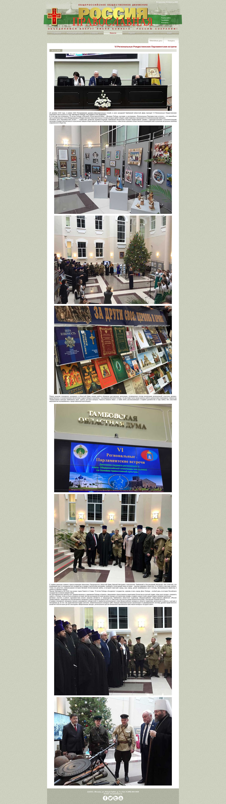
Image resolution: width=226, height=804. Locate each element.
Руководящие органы (75, 33)
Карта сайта (166, 18)
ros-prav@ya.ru (116, 794)
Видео (169, 33)
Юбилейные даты (156, 40)
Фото (151, 33)
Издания (132, 33)
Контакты (164, 22)
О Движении (56, 33)
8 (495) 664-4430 (132, 792)
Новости (113, 33)
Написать (165, 20)
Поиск (163, 15)
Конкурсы (171, 40)
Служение (94, 33)
